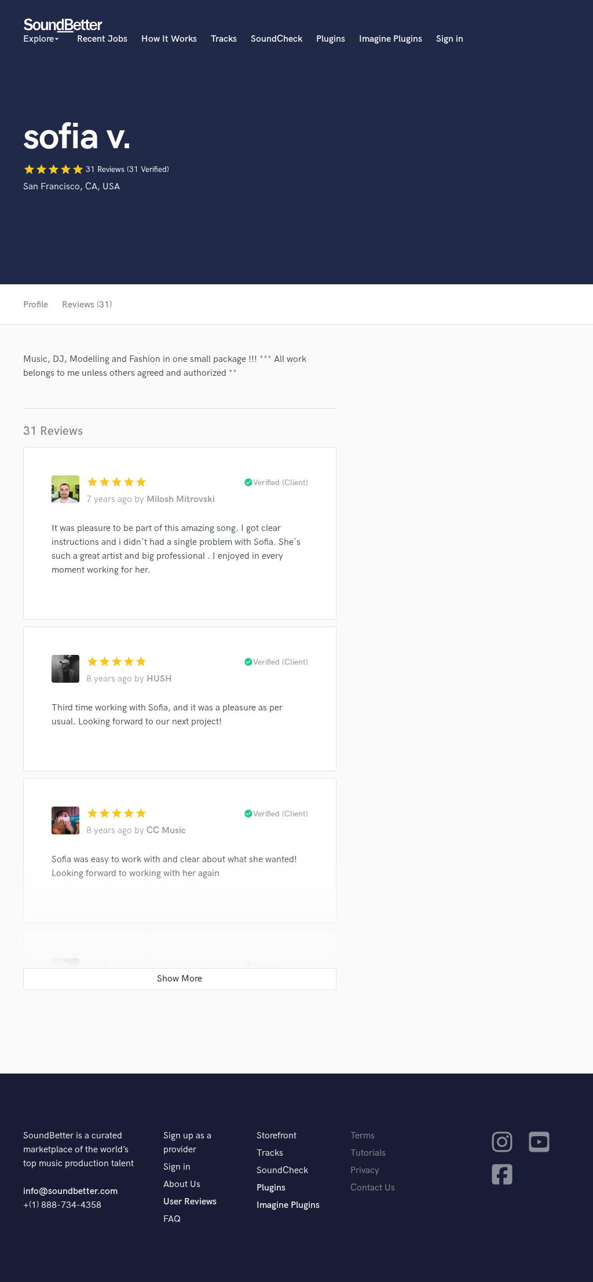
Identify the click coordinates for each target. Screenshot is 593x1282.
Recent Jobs (102, 39)
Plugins (330, 39)
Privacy (364, 1170)
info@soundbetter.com (70, 1191)
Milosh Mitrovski (181, 499)
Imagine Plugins (390, 39)
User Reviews (190, 1201)
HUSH (159, 678)
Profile (35, 304)
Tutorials (368, 1153)
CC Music (166, 830)
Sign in (449, 39)
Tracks (224, 39)
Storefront (276, 1135)
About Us (181, 1184)
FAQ (172, 1219)
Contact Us (372, 1187)
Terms (362, 1135)
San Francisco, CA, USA (71, 186)
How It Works (169, 39)
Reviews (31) (87, 304)
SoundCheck (276, 39)
